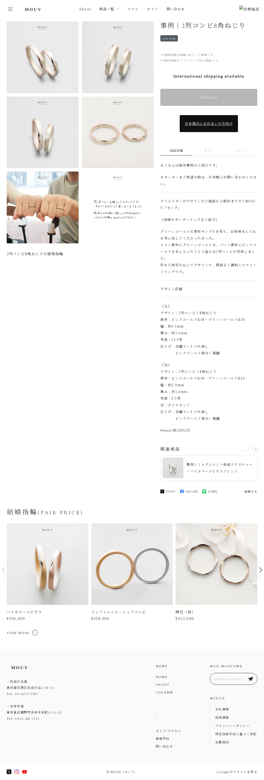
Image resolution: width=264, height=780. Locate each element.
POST (171, 491)
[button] (256, 449)
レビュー (241, 150)
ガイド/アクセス (168, 730)
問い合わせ (176, 8)
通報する (250, 491)
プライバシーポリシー (232, 725)
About (85, 8)
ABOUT (162, 684)
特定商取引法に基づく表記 (236, 734)
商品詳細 (177, 150)
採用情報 (222, 717)
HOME (162, 676)
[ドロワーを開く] (10, 9)
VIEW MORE (18, 632)
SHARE (192, 491)
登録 (250, 678)
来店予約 (163, 738)
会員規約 (222, 742)
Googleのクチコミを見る (237, 771)
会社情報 (222, 709)
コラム (133, 8)
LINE (213, 491)
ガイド (152, 8)
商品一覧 (106, 8)
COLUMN (164, 692)
